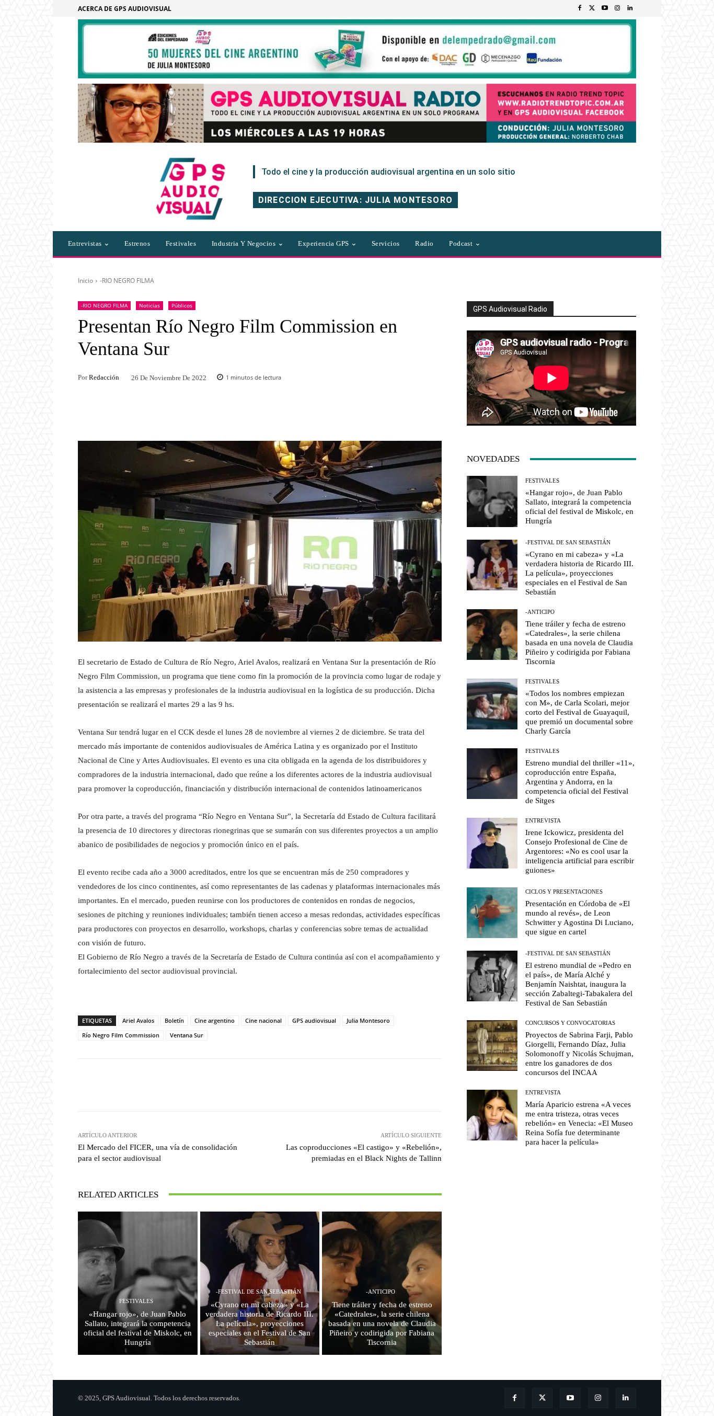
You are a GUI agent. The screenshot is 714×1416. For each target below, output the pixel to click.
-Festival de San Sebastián (258, 1292)
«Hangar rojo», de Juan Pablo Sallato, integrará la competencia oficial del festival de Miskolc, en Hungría (138, 1328)
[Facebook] (579, 8)
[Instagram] (617, 8)
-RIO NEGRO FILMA (127, 280)
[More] (401, 1085)
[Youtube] (604, 8)
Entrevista (543, 821)
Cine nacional (263, 1020)
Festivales (136, 1301)
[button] (534, 243)
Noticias (149, 305)
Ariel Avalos (138, 1020)
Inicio (85, 280)
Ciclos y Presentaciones (564, 892)
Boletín (174, 1020)
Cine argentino (214, 1020)
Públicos (181, 305)
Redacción (104, 377)
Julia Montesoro (368, 1020)
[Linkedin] (630, 8)
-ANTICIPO (380, 1292)
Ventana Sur (186, 1035)
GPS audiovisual (314, 1020)
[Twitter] (592, 8)
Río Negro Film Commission (120, 1035)
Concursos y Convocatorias (570, 1023)
